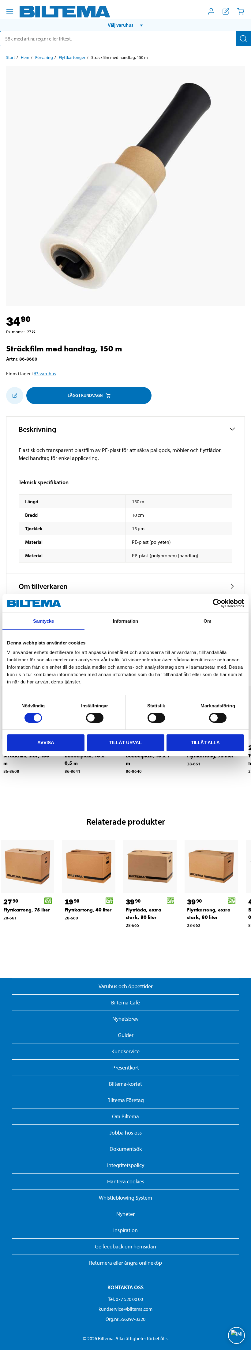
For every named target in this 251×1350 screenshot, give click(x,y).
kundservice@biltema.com (125, 1309)
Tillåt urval (125, 742)
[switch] (94, 718)
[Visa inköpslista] (226, 11)
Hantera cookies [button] (125, 1181)
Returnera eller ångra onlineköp (125, 1262)
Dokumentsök (126, 1148)
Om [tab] (207, 621)
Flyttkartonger (72, 57)
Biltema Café (125, 1002)
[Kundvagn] (240, 11)
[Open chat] (236, 1335)
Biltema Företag (125, 1100)
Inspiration (125, 1230)
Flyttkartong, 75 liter (26, 910)
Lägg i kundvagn (85, 395)
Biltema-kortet (125, 1083)
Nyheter (125, 1213)
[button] (125, 25)
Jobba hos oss (126, 1132)
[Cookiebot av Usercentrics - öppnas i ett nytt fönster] (217, 603)
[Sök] (243, 38)
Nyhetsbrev (125, 1018)
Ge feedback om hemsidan (125, 1246)
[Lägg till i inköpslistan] (14, 395)
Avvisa (45, 742)
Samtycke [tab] (43, 621)
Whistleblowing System (125, 1197)
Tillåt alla (205, 742)
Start (10, 57)
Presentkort (125, 1067)
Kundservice (125, 1051)
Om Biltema (125, 1116)
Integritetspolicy (125, 1165)
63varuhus (45, 373)
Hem (25, 57)
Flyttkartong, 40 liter (88, 910)
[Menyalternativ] (10, 11)
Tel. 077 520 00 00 (125, 1299)
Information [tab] (125, 621)
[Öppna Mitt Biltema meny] (211, 11)
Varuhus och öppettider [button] (126, 986)
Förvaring (44, 57)
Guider (125, 1035)
